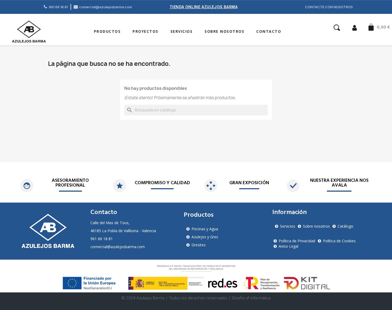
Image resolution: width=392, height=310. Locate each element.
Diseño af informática (251, 297)
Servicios (181, 31)
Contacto (268, 31)
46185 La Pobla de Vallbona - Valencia (123, 230)
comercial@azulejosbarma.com (117, 246)
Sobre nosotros (224, 31)
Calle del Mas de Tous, (110, 222)
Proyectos (145, 31)
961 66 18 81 (101, 238)
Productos (107, 31)
